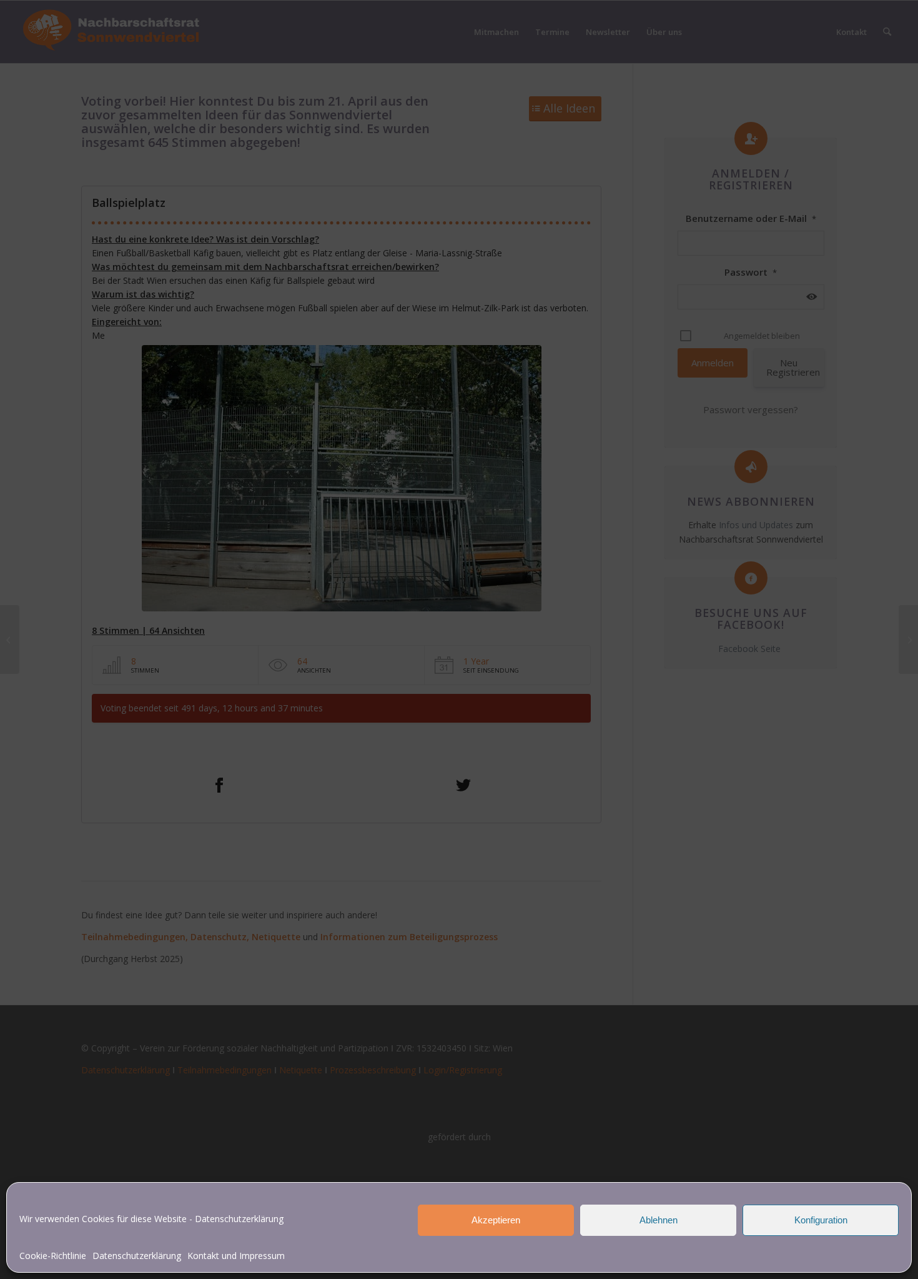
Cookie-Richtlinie (52, 1255)
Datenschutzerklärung (239, 1219)
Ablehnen (658, 1220)
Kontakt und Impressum (236, 1255)
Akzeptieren (495, 1220)
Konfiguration (820, 1220)
